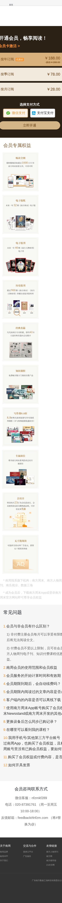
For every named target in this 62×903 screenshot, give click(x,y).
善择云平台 (28, 852)
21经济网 (50, 865)
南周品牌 (4, 852)
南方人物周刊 (52, 852)
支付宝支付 (43, 113)
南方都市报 (51, 860)
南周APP (4, 856)
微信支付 (15, 113)
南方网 (49, 856)
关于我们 (4, 860)
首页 (11, 5)
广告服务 (27, 856)
